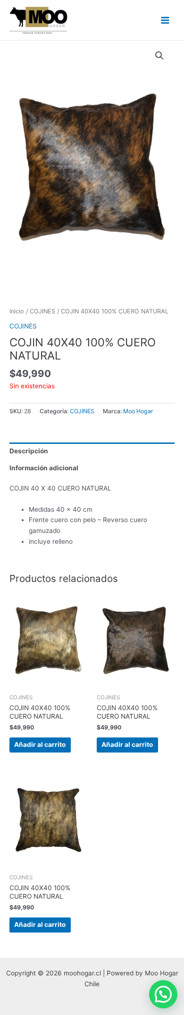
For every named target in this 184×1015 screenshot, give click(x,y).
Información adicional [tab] (43, 468)
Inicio (16, 311)
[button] (159, 55)
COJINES (42, 311)
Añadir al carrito (40, 744)
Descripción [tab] (28, 451)
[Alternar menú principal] (165, 20)
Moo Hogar (138, 411)
